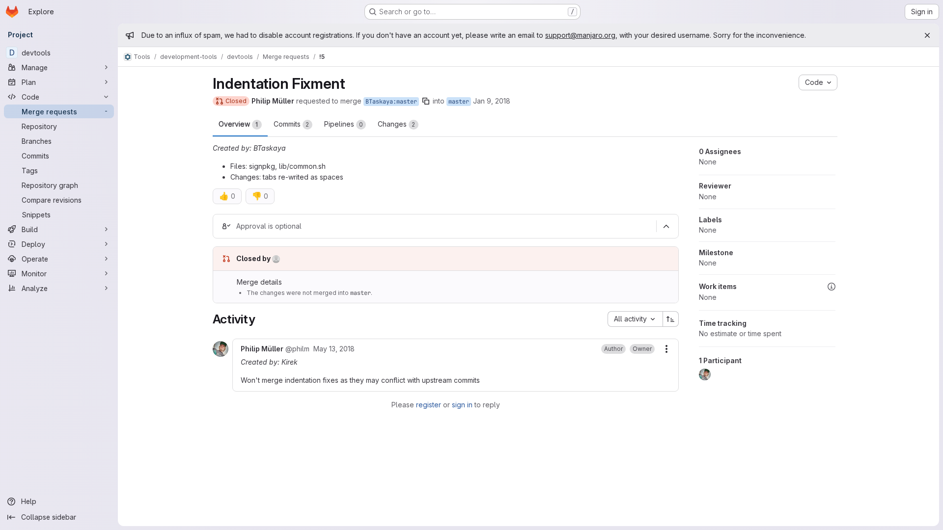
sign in (462, 404)
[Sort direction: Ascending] (671, 319)
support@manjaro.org (580, 35)
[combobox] (635, 319)
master (458, 102)
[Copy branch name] (426, 101)
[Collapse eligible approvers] (666, 226)
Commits (291, 124)
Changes (397, 124)
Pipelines (343, 124)
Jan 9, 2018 (491, 101)
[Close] (927, 35)
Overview (238, 124)
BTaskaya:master (391, 102)
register (428, 404)
